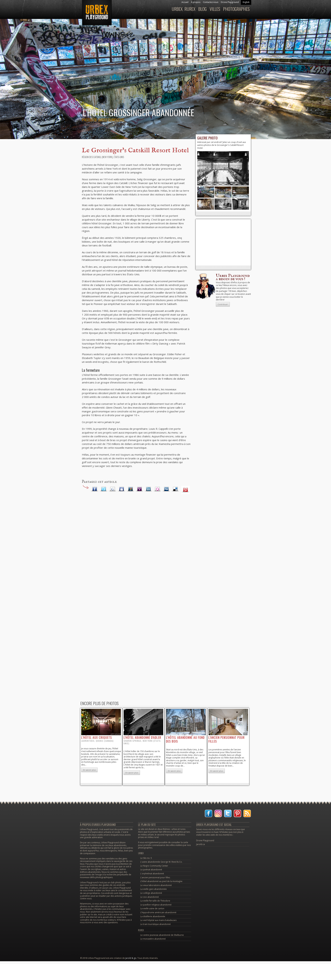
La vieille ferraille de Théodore (155, 900)
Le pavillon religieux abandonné (156, 904)
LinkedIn (148, 489)
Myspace (121, 489)
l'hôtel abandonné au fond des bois (185, 739)
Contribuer (223, 304)
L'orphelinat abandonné (152, 873)
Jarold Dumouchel (111, 119)
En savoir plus (89, 770)
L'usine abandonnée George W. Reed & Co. (161, 861)
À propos (195, 2)
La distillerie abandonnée (152, 916)
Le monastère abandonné (153, 938)
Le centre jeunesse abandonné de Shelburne (162, 935)
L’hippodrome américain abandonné (158, 912)
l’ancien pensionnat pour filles (226, 739)
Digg (166, 489)
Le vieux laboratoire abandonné (156, 885)
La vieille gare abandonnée (153, 889)
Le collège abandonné (151, 893)
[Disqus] (136, 552)
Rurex (189, 9)
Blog (202, 9)
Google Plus (112, 489)
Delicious (175, 489)
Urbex (177, 9)
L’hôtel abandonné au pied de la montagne (161, 881)
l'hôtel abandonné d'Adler (142, 737)
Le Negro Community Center (154, 865)
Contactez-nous (210, 2)
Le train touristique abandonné (155, 924)
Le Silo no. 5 (146, 858)
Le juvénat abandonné (151, 869)
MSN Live (130, 489)
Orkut (157, 489)
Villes (215, 9)
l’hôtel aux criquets (96, 737)
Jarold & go (130, 958)
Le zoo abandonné (149, 896)
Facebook (95, 489)
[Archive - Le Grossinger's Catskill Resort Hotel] (223, 184)
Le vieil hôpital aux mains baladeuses (158, 920)
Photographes (236, 9)
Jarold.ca (200, 844)
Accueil (185, 2)
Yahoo (139, 489)
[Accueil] (96, 14)
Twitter (103, 489)
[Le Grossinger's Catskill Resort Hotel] (205, 196)
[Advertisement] (223, 242)
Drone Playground (230, 2)
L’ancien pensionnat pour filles (155, 877)
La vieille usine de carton (152, 908)
